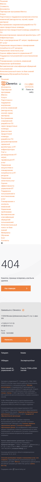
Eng (31, 84)
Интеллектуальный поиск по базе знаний (17, 71)
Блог (19, 74)
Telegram (4, 353)
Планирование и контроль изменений (15, 61)
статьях (3, 393)
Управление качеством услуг (12, 51)
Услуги (2, 14)
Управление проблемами (10, 64)
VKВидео (4, 361)
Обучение (13, 74)
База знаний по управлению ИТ (7, 369)
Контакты (25, 74)
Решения (4, 1)
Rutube (23, 353)
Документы (5, 9)
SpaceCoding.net (20, 469)
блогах (9, 393)
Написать (9, 340)
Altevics (3, 4)
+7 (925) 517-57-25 (7, 323)
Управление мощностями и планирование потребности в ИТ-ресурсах (8, 170)
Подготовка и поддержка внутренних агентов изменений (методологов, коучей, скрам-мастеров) (19, 19)
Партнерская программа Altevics (13, 12)
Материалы (4, 74)
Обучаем (29, 385)
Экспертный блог (28, 361)
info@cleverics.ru (7, 326)
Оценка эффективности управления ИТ (16, 53)
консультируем (5, 387)
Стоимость (4, 6)
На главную (10, 288)
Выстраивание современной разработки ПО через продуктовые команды (9, 123)
